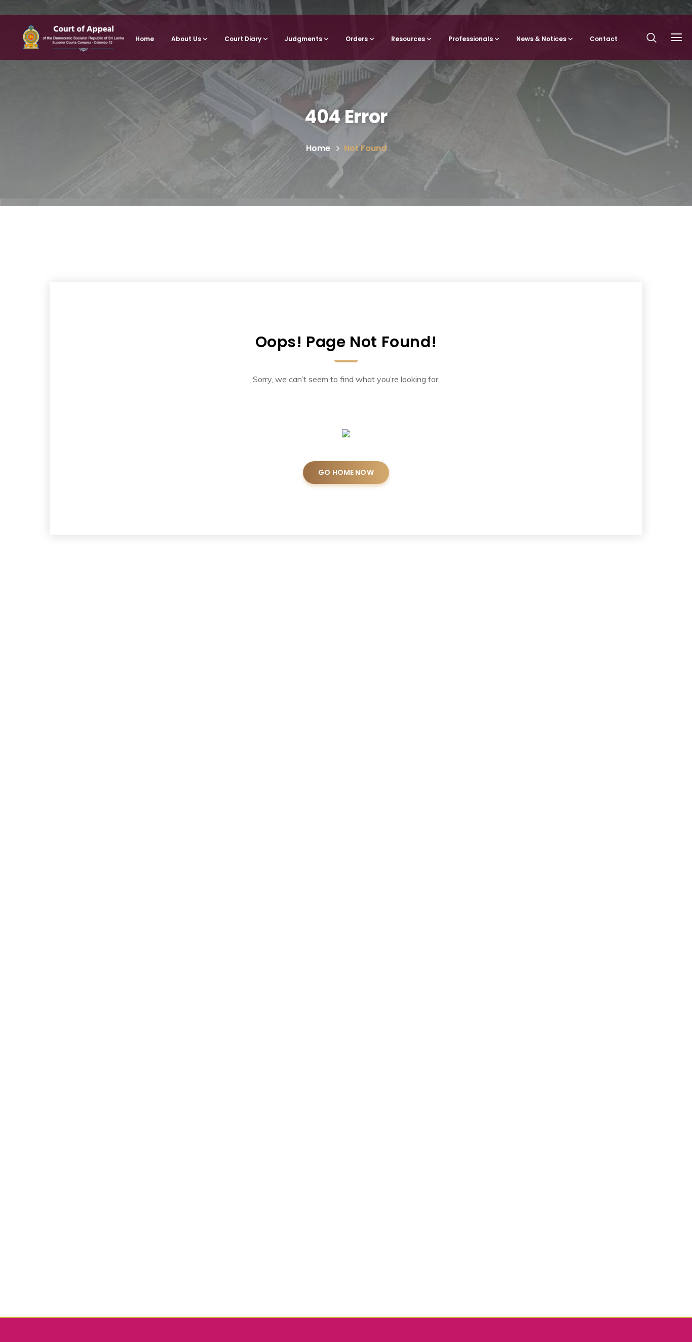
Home (318, 148)
